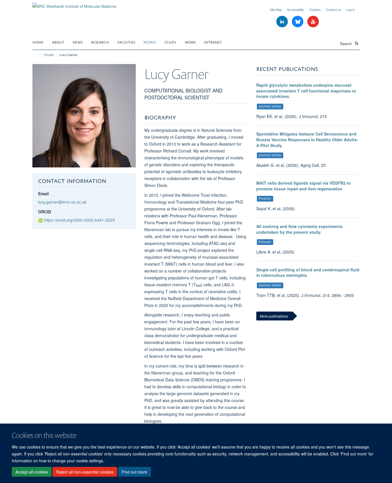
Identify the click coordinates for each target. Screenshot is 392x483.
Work (190, 42)
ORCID (44, 212)
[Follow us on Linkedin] (282, 21)
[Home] (37, 55)
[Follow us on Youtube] (313, 21)
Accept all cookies (31, 472)
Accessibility (295, 9)
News (78, 42)
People (149, 42)
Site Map (276, 9)
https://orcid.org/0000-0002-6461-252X (79, 220)
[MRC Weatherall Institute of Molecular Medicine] (74, 4)
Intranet (213, 42)
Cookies (315, 9)
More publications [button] (274, 316)
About (58, 42)
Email (43, 193)
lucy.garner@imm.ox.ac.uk (62, 202)
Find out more (134, 472)
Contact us (333, 9)
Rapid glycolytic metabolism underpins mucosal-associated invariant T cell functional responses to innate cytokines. (306, 90)
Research (100, 42)
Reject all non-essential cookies (84, 472)
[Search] (356, 43)
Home (38, 42)
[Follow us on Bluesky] (298, 21)
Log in (350, 9)
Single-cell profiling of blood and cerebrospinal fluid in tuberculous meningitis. (307, 272)
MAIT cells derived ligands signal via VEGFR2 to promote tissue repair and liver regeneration (303, 186)
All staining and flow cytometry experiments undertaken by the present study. (299, 229)
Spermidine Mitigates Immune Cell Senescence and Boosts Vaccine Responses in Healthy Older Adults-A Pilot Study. (307, 139)
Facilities (126, 42)
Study (170, 42)
